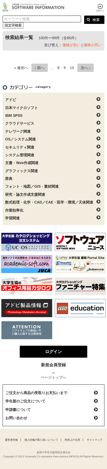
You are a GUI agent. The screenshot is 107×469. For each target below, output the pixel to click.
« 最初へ (21, 68)
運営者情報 (11, 439)
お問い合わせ (16, 418)
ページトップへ (53, 377)
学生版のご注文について (25, 401)
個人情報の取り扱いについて (41, 439)
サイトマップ (94, 439)
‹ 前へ (39, 68)
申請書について (18, 409)
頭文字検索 (13, 25)
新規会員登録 (53, 365)
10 (72, 68)
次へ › (85, 68)
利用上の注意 (72, 439)
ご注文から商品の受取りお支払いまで (36, 393)
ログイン (100, 8)
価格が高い (93, 45)
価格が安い (71, 45)
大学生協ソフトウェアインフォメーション (34, 7)
